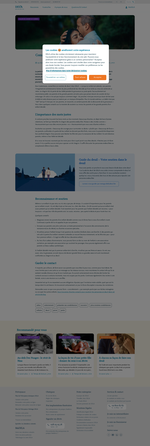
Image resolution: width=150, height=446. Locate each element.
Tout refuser (80, 77)
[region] (76, 64)
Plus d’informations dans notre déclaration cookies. (66, 71)
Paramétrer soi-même (55, 77)
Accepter (97, 77)
